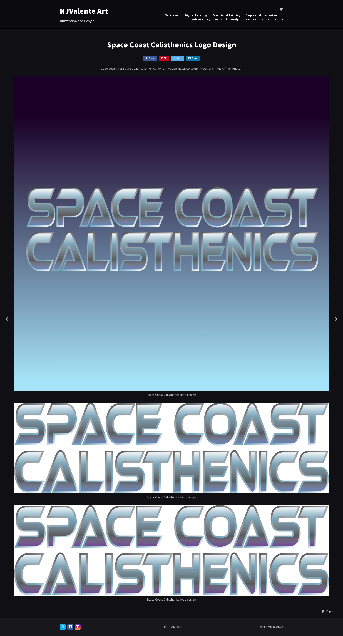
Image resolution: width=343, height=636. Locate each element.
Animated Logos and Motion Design (216, 19)
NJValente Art (84, 11)
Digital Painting (196, 15)
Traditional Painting (226, 15)
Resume (251, 19)
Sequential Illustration (262, 15)
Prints (279, 19)
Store (265, 19)
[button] (328, 611)
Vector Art (172, 15)
